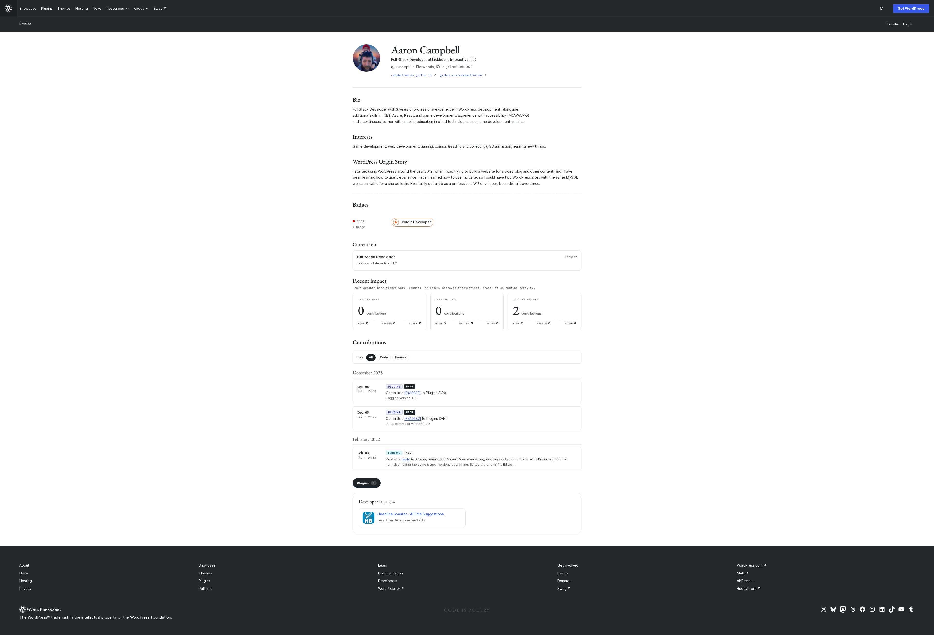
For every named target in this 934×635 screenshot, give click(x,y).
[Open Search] (881, 8)
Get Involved (567, 565)
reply (406, 459)
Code (384, 357)
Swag (564, 588)
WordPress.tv (391, 588)
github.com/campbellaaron (462, 75)
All (371, 357)
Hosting (25, 581)
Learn (382, 565)
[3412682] (412, 418)
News (23, 573)
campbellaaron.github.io (412, 75)
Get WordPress (911, 8)
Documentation (390, 573)
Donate (565, 581)
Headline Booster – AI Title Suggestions (410, 514)
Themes (205, 573)
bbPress (745, 581)
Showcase (207, 565)
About (24, 565)
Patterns (205, 588)
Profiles (25, 24)
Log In (907, 24)
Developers (387, 581)
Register (893, 24)
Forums (400, 357)
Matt (742, 573)
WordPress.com (751, 565)
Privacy (25, 588)
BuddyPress (749, 588)
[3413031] (412, 393)
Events (562, 573)
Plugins (366, 483)
